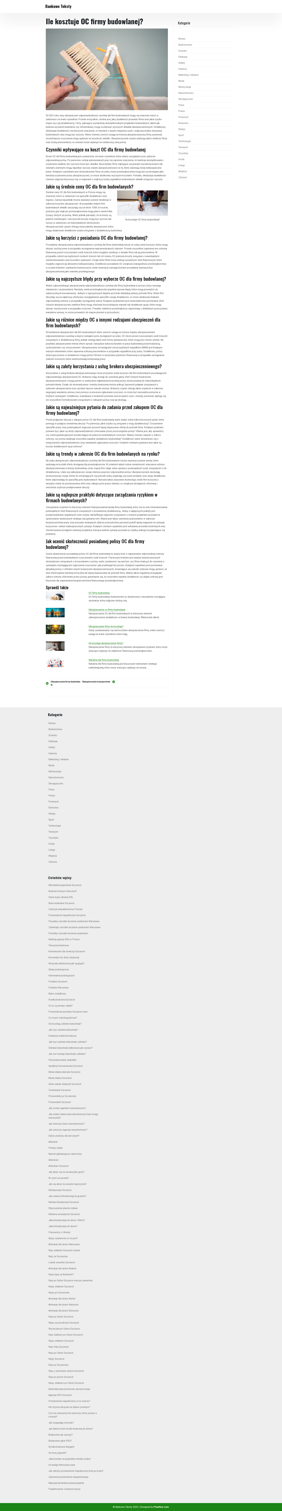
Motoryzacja (184, 87)
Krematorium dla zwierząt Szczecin (66, 951)
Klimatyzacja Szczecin (60, 1190)
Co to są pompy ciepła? (60, 1005)
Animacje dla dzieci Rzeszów (63, 1310)
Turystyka (183, 153)
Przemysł (183, 117)
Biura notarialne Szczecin (61, 903)
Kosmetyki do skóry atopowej (63, 957)
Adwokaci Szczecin (58, 1166)
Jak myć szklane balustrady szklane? (67, 1041)
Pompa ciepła (55, 1147)
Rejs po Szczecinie (58, 1365)
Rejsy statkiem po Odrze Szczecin (66, 1383)
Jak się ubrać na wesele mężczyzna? (67, 1184)
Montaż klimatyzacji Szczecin (63, 1202)
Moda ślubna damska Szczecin (64, 1072)
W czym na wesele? (58, 1178)
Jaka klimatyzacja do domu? (62, 1226)
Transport (183, 147)
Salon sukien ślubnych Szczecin (64, 1084)
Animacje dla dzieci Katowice (63, 1304)
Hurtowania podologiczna (61, 975)
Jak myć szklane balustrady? (63, 1029)
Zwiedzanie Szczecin (59, 1090)
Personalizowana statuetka (62, 1060)
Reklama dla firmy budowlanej (104, 660)
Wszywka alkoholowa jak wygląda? (66, 963)
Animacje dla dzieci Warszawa (64, 1244)
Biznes (182, 38)
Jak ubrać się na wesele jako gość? (66, 1172)
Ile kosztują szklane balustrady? (65, 1023)
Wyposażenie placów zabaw (63, 1208)
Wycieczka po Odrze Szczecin (64, 1328)
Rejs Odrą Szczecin (58, 1346)
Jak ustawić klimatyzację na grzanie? (67, 1196)
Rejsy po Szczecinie (58, 1292)
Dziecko (182, 50)
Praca (181, 105)
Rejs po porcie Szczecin (60, 1377)
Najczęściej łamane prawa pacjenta (66, 1483)
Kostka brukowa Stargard (61, 1446)
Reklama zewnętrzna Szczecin (64, 1214)
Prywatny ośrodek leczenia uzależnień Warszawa (73, 921)
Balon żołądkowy (57, 993)
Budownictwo (185, 44)
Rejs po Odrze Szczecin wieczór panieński (70, 1280)
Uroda (181, 159)
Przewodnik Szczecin (59, 1102)
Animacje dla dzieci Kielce (61, 1298)
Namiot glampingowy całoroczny (65, 1154)
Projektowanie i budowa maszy (64, 1489)
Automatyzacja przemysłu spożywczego (69, 1389)
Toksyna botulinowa (58, 945)
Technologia (184, 141)
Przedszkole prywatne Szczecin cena (67, 1011)
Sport (181, 135)
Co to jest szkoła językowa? (62, 1017)
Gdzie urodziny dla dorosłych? (63, 1135)
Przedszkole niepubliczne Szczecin (67, 915)
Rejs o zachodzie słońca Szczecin (66, 1371)
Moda (181, 81)
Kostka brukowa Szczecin (62, 999)
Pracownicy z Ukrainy (59, 1232)
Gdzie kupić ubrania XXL (60, 897)
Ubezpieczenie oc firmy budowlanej (107, 609)
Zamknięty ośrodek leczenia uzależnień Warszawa (74, 927)
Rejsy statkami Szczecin (61, 1340)
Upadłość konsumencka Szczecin (65, 1066)
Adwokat (52, 1141)
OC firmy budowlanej (99, 593)
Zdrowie (182, 177)
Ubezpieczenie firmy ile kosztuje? (106, 626)
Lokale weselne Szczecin (61, 1262)
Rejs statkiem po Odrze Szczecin (65, 1334)
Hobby (181, 62)
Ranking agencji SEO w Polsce (64, 939)
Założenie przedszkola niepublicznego (68, 1477)
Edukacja (182, 56)
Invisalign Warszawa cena (61, 1465)
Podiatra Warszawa (58, 987)
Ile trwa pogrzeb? (57, 1452)
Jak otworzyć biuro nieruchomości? (66, 1123)
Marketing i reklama (188, 75)
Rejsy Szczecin (56, 1358)
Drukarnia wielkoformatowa (62, 1035)
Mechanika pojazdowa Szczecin (64, 885)
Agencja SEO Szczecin (60, 1395)
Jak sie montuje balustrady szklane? (67, 1054)
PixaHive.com (161, 1507)
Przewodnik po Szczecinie (62, 1096)
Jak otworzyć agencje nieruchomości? (67, 1129)
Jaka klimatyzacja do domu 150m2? (66, 1220)
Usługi (181, 165)
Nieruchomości (186, 93)
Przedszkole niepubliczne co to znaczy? (69, 1401)
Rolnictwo (183, 123)
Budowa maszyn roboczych (62, 891)
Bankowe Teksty (58, 6)
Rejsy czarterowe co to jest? (63, 1238)
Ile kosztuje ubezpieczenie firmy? (106, 643)
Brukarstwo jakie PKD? (60, 1440)
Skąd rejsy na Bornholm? (61, 1274)
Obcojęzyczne (185, 99)
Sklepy (181, 129)
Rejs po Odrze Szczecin (60, 1316)
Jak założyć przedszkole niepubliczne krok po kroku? (76, 1471)
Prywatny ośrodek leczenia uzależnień (68, 933)
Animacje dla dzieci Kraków (62, 1268)
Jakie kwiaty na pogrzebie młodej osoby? (69, 1458)
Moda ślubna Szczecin (60, 1078)
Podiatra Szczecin (57, 981)
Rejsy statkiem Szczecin (61, 1286)
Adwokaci (53, 1160)
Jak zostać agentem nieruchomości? (67, 1108)
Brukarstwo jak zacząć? (60, 1434)
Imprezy (182, 68)
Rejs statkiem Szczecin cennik (64, 1250)
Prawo (181, 111)
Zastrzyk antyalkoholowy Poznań (65, 909)
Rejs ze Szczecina (58, 1256)
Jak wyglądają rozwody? (61, 1422)
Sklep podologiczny (58, 969)
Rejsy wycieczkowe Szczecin (63, 1322)
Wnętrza (182, 171)
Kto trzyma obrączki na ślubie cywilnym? (69, 1407)
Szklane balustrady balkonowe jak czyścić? (70, 1047)
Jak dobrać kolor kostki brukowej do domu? (70, 1428)
